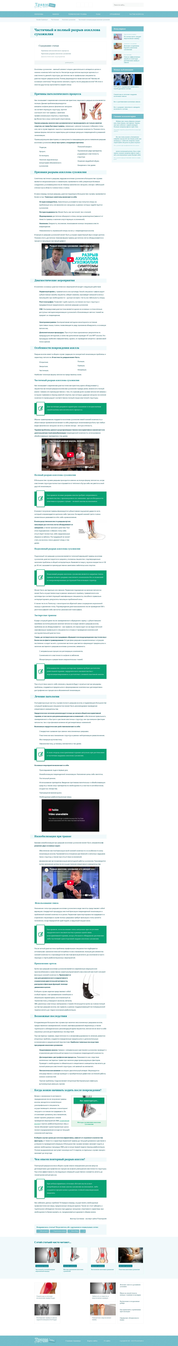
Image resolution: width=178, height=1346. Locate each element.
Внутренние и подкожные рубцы (130, 1302)
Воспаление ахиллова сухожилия (102, 1269)
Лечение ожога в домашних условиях (130, 1285)
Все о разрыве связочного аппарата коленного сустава (127, 108)
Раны (98, 14)
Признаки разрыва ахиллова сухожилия (56, 54)
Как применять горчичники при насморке (130, 1310)
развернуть (69, 62)
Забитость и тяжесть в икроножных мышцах (100, 1297)
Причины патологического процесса (55, 51)
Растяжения (127, 54)
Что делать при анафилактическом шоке (126, 145)
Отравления (115, 14)
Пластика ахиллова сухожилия (129, 1269)
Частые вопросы (136, 14)
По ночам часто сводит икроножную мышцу (132, 37)
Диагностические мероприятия (53, 57)
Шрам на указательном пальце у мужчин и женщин (130, 1294)
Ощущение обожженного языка (129, 1319)
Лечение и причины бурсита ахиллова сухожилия (131, 47)
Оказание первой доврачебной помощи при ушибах (127, 130)
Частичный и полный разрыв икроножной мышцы (45, 1270)
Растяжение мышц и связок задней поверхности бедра (46, 1319)
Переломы (38, 14)
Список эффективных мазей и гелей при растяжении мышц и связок (132, 59)
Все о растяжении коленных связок (127, 102)
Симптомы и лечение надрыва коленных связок (125, 95)
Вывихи (56, 14)
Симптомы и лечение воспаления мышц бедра (45, 1297)
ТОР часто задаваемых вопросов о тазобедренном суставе (126, 88)
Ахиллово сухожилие (130, 43)
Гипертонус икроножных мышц (101, 1319)
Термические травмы (77, 14)
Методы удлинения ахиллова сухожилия (89, 1123)
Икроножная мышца (130, 34)
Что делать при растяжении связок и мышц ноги (127, 158)
